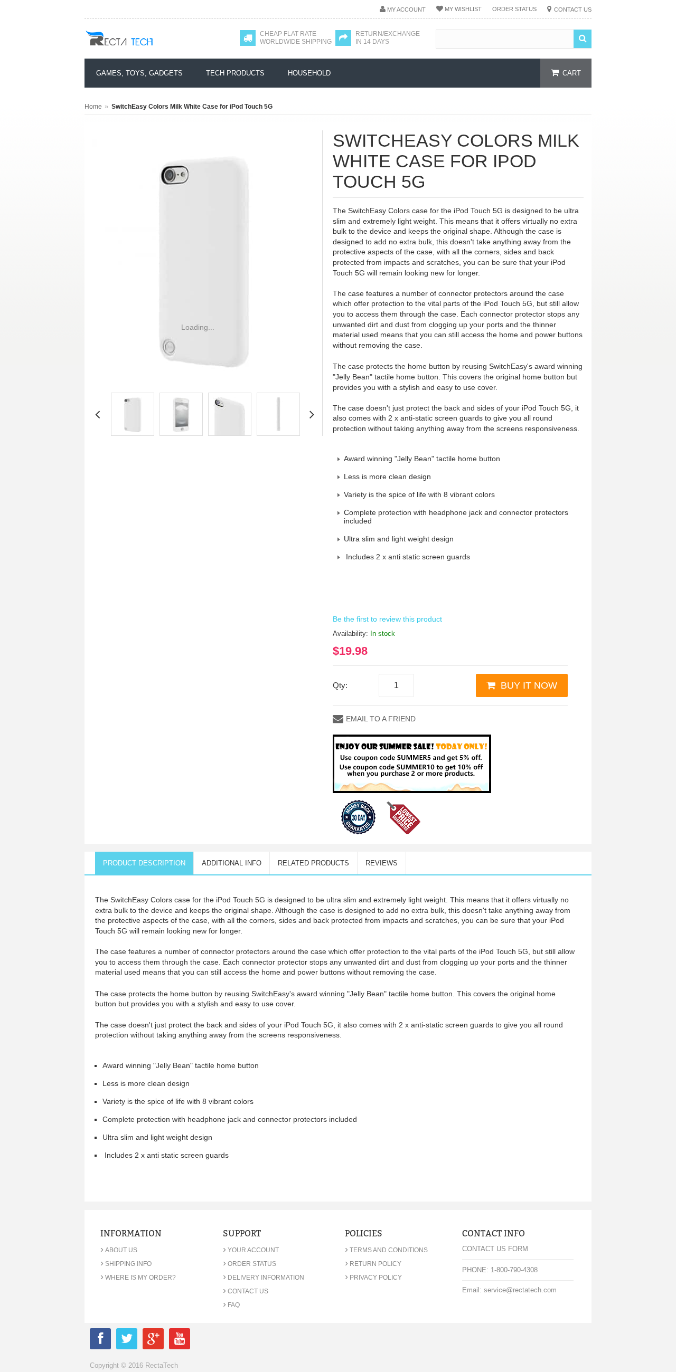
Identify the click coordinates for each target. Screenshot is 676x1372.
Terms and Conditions (386, 1250)
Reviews (381, 863)
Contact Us (573, 9)
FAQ (231, 1305)
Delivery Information (263, 1277)
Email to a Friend (381, 718)
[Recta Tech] (142, 48)
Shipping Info (126, 1264)
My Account (406, 9)
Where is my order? (138, 1277)
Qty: (340, 685)
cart (571, 73)
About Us (118, 1250)
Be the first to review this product (387, 619)
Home (93, 106)
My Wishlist (463, 9)
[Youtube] (179, 1341)
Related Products (313, 863)
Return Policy (373, 1264)
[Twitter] (126, 1341)
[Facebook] (100, 1341)
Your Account (251, 1250)
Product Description (144, 863)
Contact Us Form (495, 1249)
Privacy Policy (373, 1277)
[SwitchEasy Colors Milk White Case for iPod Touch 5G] (132, 414)
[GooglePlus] (153, 1341)
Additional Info (231, 863)
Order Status (514, 9)
